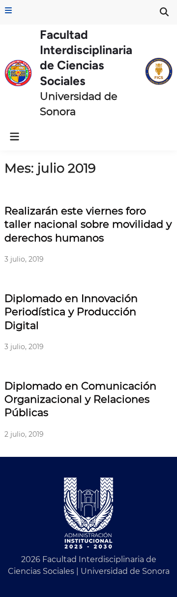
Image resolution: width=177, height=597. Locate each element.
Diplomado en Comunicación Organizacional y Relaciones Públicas (80, 399)
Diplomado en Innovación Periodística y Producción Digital (71, 311)
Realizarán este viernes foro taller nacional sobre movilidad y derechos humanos (88, 224)
